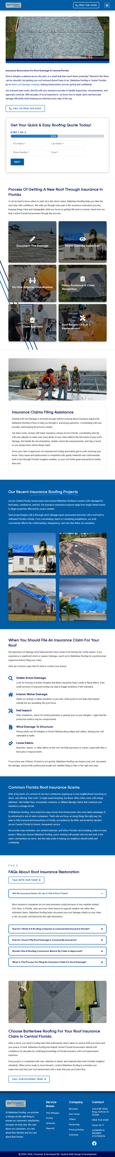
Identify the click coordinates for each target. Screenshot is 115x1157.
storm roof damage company (25, 84)
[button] (106, 5)
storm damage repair (54, 515)
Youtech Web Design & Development (78, 1154)
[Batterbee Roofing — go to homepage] (13, 5)
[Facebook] (94, 1143)
